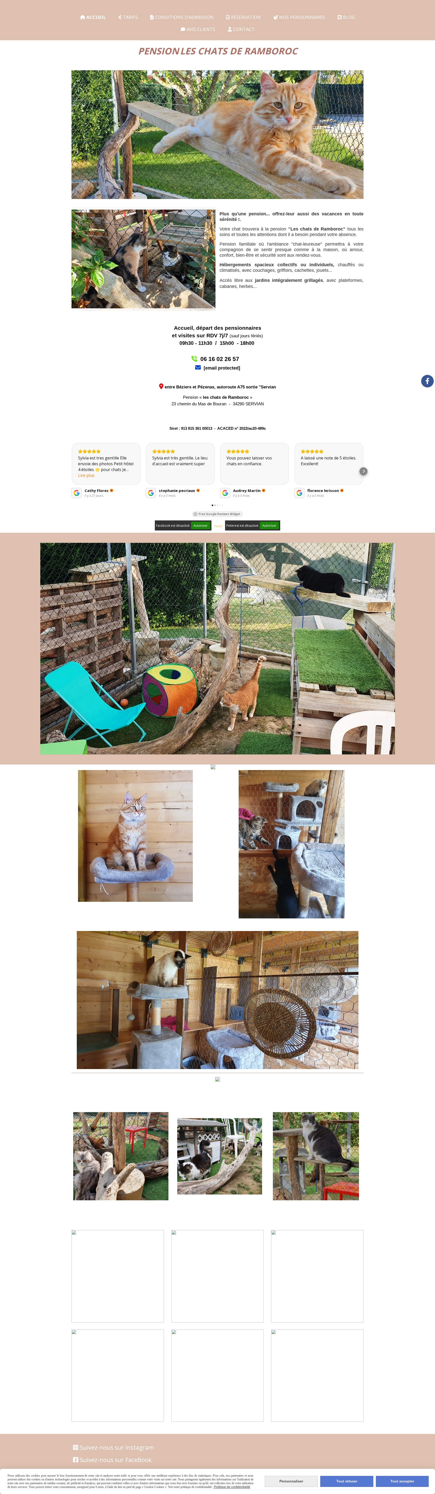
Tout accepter (402, 1481)
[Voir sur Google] (76, 493)
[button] (71, 471)
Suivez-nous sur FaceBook (116, 1459)
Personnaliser (291, 1481)
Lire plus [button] (86, 475)
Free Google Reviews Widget (219, 514)
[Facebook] (427, 381)
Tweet (218, 526)
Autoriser (201, 525)
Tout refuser (346, 1481)
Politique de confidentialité (231, 1487)
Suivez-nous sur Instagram (117, 1447)
